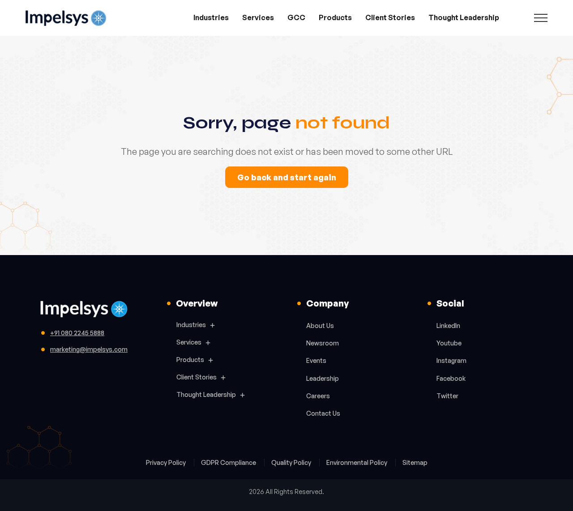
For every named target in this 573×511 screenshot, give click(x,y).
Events (316, 360)
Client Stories (390, 17)
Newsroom (322, 343)
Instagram (451, 360)
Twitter (447, 396)
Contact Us (323, 413)
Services (258, 17)
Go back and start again (286, 177)
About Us (320, 325)
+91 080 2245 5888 (77, 332)
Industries (211, 17)
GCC (296, 17)
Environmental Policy (357, 462)
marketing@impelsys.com (89, 349)
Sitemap (415, 462)
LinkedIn (448, 325)
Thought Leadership (463, 17)
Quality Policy (291, 462)
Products (335, 17)
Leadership (322, 378)
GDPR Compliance (229, 462)
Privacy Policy (166, 462)
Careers (318, 396)
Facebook (451, 378)
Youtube (449, 343)
